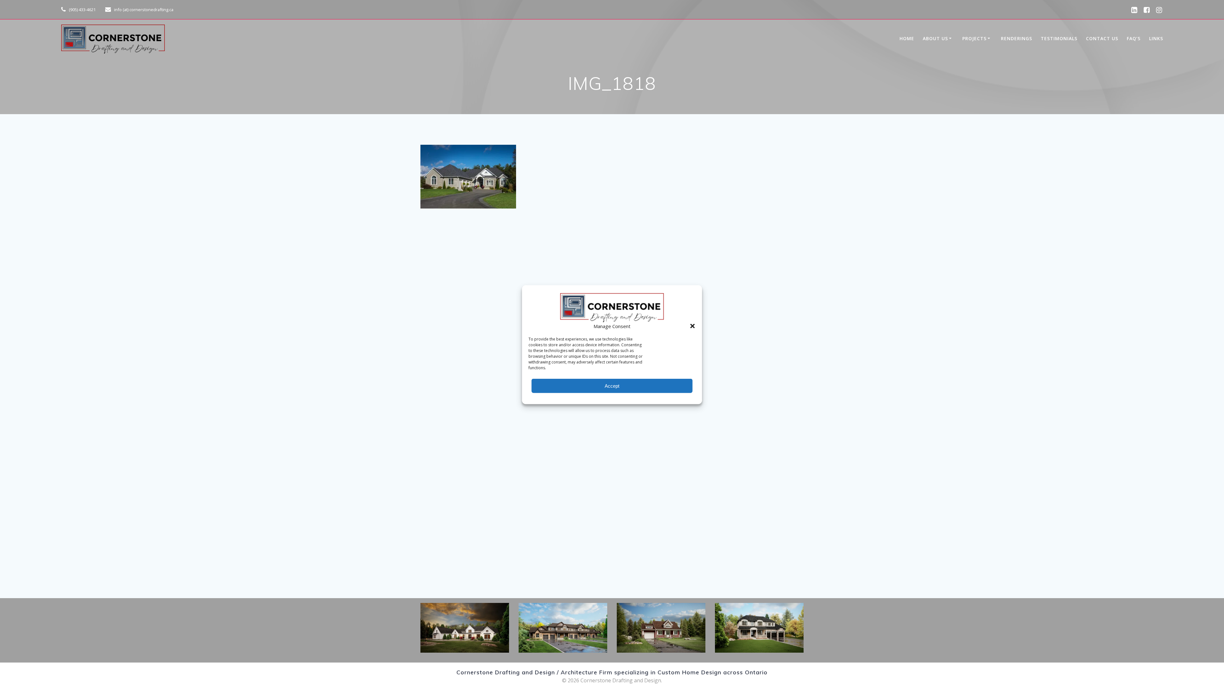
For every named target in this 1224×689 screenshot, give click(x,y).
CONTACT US (1102, 38)
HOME (907, 38)
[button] (692, 326)
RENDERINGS (1016, 38)
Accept (612, 385)
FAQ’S (1133, 38)
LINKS (1156, 38)
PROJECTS (974, 38)
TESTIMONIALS (1059, 38)
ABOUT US (935, 38)
